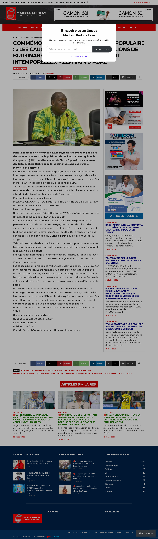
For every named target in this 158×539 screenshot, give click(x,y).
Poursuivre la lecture (79, 56)
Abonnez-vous (102, 49)
